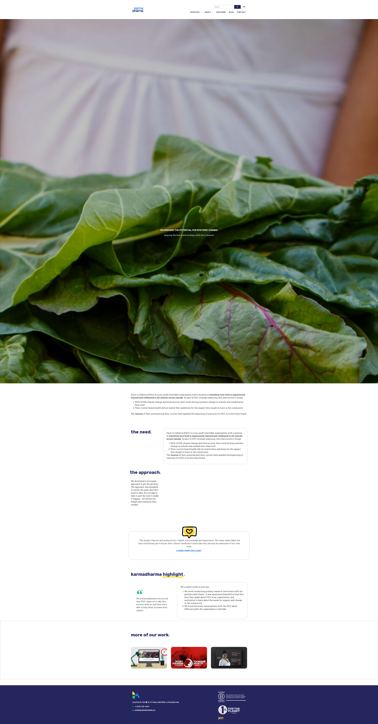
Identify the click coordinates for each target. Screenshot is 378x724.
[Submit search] (237, 7)
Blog (231, 12)
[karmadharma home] (155, 695)
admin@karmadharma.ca (145, 710)
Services (195, 12)
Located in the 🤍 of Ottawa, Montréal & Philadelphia (155, 702)
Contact (241, 12)
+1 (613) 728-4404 (142, 706)
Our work (221, 12)
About (208, 12)
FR (244, 7)
